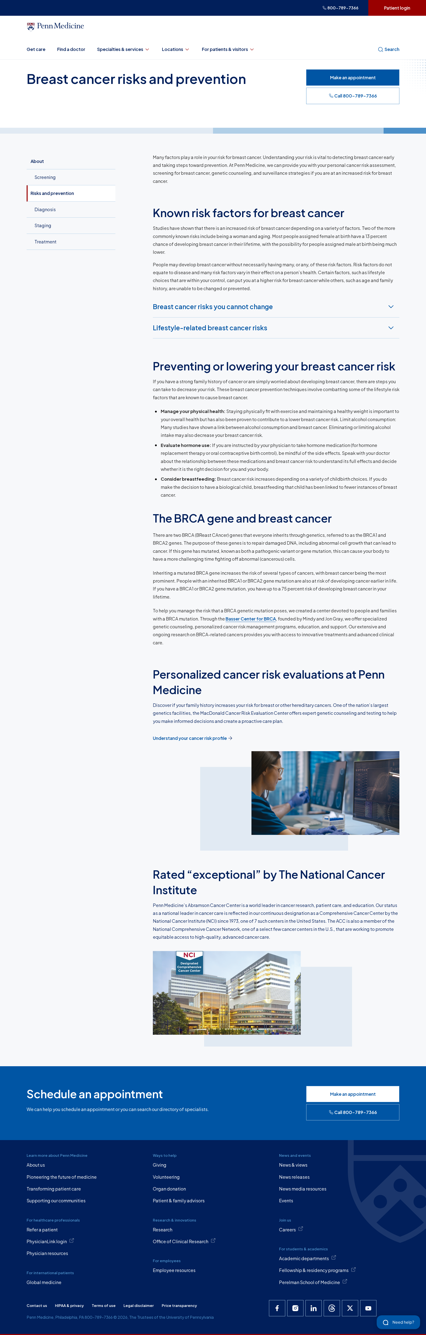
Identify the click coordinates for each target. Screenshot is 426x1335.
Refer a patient (42, 1229)
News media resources (302, 1189)
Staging (43, 225)
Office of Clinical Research (180, 1241)
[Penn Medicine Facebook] (277, 1308)
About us (36, 1165)
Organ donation (169, 1189)
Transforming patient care (54, 1189)
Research (162, 1229)
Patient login (397, 8)
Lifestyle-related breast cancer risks (210, 328)
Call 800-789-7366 (355, 95)
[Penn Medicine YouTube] (368, 1308)
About (37, 161)
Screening (45, 177)
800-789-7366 (342, 7)
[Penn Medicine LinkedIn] (313, 1308)
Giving (159, 1165)
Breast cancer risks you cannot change (213, 306)
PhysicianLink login (47, 1241)
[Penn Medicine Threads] (332, 1308)
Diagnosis (45, 209)
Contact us (37, 1305)
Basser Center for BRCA (251, 618)
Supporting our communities (56, 1200)
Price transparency (179, 1305)
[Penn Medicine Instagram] (295, 1308)
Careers (287, 1229)
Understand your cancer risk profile (190, 738)
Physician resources (47, 1253)
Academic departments (304, 1258)
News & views (293, 1165)
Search (392, 49)
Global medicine (44, 1282)
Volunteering (166, 1177)
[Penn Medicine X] (350, 1308)
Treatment (45, 241)
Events (286, 1200)
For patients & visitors (225, 49)
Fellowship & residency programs (314, 1270)
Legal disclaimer (139, 1305)
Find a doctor (71, 49)
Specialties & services (120, 49)
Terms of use (104, 1305)
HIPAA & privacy (69, 1305)
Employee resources (174, 1270)
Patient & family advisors (179, 1200)
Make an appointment (353, 77)
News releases (294, 1177)
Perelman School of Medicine (309, 1282)
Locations (172, 49)
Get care (36, 49)
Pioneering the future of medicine (62, 1177)
